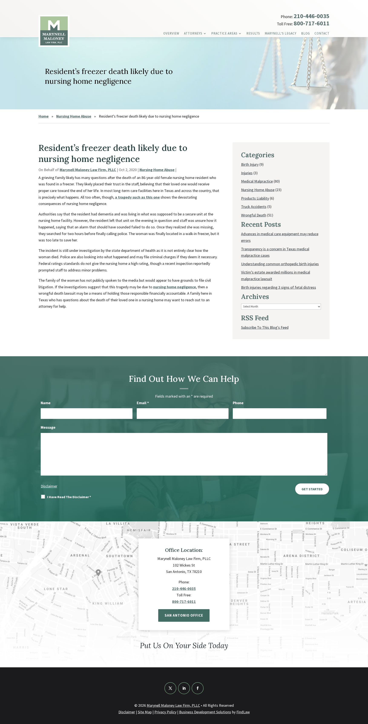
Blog (305, 33)
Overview (171, 33)
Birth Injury (250, 164)
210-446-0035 (311, 16)
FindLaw (243, 712)
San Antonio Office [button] (184, 615)
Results (253, 33)
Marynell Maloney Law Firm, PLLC (88, 169)
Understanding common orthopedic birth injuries (280, 263)
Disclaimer (49, 486)
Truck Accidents (253, 206)
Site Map (145, 712)
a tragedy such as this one (137, 197)
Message (48, 427)
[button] (363, 693)
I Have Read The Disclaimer (69, 497)
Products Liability (255, 198)
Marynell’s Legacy (280, 33)
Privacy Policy (165, 712)
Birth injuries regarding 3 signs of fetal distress (278, 287)
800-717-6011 (311, 23)
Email (143, 402)
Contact (322, 33)
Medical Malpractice (257, 181)
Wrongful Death (253, 215)
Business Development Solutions (205, 712)
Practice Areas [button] (224, 33)
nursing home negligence (174, 286)
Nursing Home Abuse (156, 169)
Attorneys (193, 33)
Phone (238, 402)
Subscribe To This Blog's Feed (265, 327)
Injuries (247, 172)
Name (45, 402)
